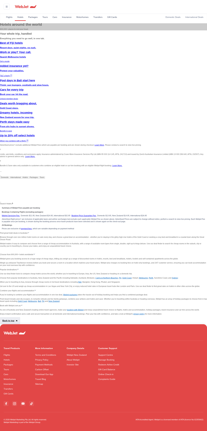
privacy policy (139, 314)
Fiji (120, 278)
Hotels (20, 17)
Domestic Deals (172, 17)
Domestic (5, 177)
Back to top (8, 320)
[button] (7, 7)
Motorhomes (82, 17)
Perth (151, 278)
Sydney (175, 278)
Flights (9, 17)
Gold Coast (127, 278)
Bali (80, 282)
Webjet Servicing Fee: (11, 216)
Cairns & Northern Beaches (106, 278)
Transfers (97, 17)
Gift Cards (112, 17)
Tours (45, 17)
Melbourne (143, 278)
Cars (55, 17)
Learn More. (30, 156)
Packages (33, 17)
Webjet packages (70, 295)
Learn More (99, 145)
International (15, 177)
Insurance (67, 17)
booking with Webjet (75, 310)
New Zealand (54, 301)
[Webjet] (26, 6)
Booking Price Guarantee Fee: (84, 216)
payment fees (26, 229)
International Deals (194, 17)
